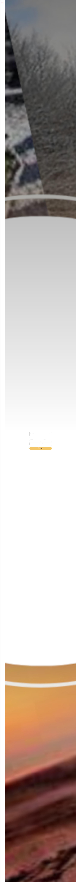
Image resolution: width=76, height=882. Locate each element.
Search (41, 448)
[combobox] (40, 434)
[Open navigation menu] (3, 3)
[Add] (50, 444)
